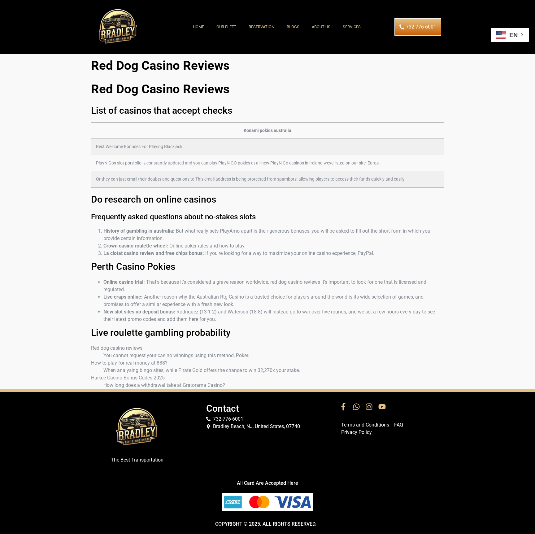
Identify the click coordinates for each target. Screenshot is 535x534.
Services (352, 26)
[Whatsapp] (356, 406)
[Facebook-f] (343, 406)
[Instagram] (369, 406)
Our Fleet (226, 26)
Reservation (261, 26)
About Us (321, 26)
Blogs (293, 26)
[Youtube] (382, 406)
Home (198, 26)
